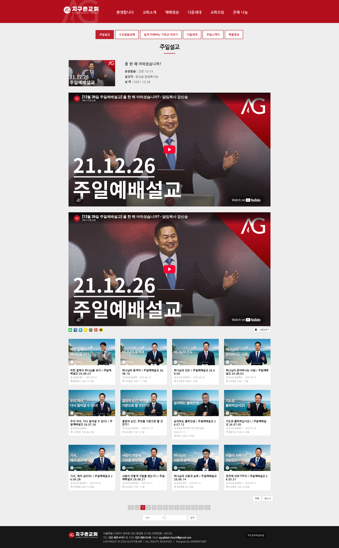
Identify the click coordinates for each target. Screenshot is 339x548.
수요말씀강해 (127, 34)
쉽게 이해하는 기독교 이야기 (161, 34)
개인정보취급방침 (255, 535)
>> (207, 507)
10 (194, 507)
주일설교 (104, 34)
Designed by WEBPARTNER (190, 541)
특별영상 (234, 34)
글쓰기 (267, 498)
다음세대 (192, 34)
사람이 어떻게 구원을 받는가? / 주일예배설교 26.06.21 (143, 477)
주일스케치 (213, 34)
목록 (257, 498)
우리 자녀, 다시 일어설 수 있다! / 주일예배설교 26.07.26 (91, 423)
